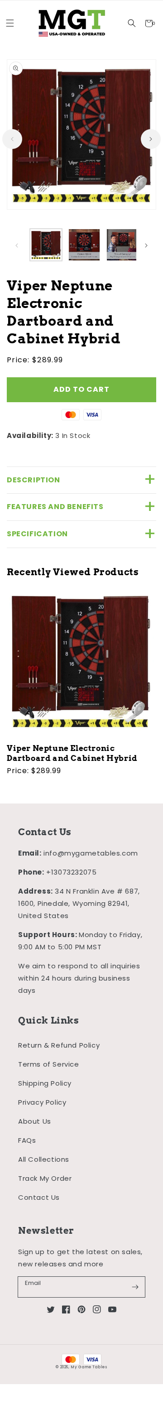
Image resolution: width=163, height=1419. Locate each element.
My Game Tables (89, 1367)
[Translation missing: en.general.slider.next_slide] (151, 139)
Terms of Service (48, 1064)
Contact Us (39, 1197)
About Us (34, 1121)
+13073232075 (71, 872)
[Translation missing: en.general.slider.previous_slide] (12, 139)
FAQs (27, 1140)
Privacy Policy (42, 1102)
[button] (132, 23)
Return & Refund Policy (59, 1045)
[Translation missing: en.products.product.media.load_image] (46, 245)
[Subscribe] (135, 1287)
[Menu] (9, 23)
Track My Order (45, 1178)
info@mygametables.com (90, 853)
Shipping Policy (45, 1083)
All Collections (43, 1159)
